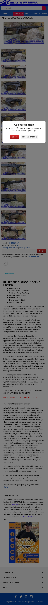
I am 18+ (14, 137)
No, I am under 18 (29, 137)
